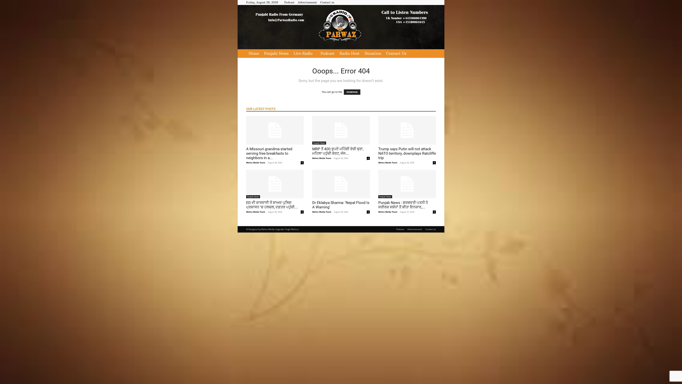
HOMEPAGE (352, 92)
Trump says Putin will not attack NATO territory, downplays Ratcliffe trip (407, 153)
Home (254, 53)
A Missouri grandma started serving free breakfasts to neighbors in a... (269, 153)
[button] (431, 53)
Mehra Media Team (255, 162)
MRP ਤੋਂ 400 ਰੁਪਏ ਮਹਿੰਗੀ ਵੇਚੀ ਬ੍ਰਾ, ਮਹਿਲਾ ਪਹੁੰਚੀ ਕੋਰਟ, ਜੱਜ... (337, 151)
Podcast (289, 2)
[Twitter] (427, 2)
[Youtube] (433, 2)
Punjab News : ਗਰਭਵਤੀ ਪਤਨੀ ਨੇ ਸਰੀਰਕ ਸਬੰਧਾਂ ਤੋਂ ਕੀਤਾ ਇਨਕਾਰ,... (403, 205)
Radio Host (350, 53)
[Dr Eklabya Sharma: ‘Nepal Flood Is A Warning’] (341, 184)
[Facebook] (421, 2)
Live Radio (303, 53)
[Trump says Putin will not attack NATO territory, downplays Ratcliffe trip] (407, 130)
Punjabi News (276, 53)
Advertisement (307, 2)
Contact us (327, 2)
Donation (373, 53)
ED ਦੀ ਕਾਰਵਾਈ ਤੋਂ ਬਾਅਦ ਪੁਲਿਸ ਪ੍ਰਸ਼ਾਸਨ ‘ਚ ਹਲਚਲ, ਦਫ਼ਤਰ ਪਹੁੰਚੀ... (272, 205)
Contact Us (396, 53)
